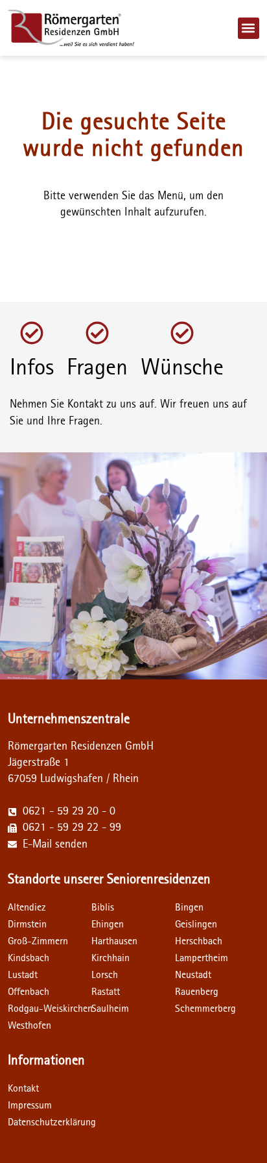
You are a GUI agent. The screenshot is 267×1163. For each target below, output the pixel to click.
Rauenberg (196, 991)
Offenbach (28, 991)
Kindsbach (28, 958)
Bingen (189, 907)
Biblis (102, 907)
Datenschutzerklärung (49, 1122)
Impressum (30, 1105)
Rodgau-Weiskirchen (50, 1008)
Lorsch (104, 975)
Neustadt (193, 975)
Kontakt (23, 1088)
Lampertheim (201, 958)
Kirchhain (110, 958)
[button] (248, 28)
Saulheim (110, 1008)
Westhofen (29, 1025)
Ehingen (107, 924)
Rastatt (105, 991)
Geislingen (196, 924)
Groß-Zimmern (38, 941)
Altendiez (27, 907)
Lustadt (23, 975)
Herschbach (198, 941)
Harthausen (114, 941)
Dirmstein (27, 924)
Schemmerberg (205, 1008)
